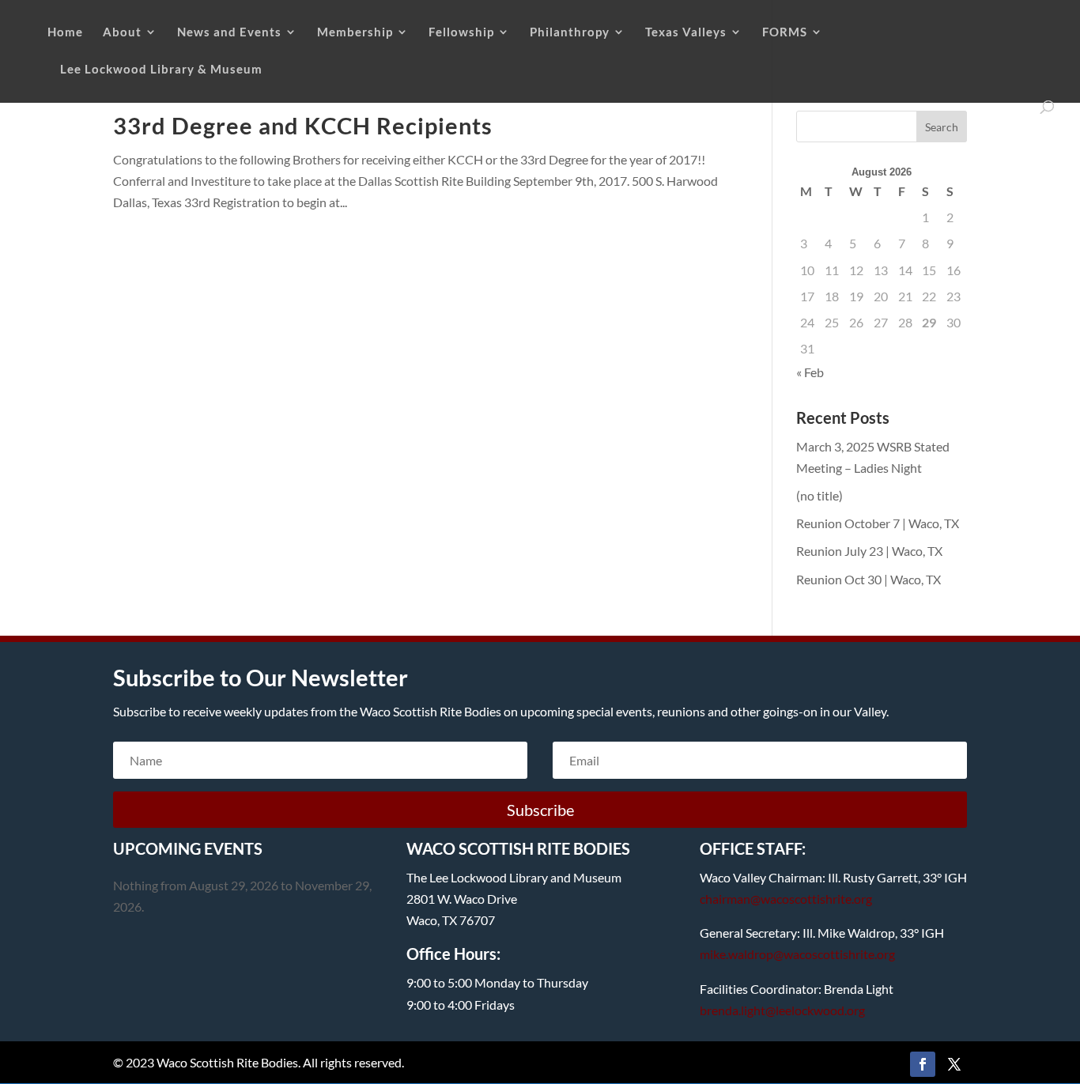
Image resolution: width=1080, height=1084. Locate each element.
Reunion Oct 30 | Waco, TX (868, 579)
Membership (355, 32)
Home (65, 32)
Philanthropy (570, 32)
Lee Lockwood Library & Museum (161, 69)
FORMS (784, 32)
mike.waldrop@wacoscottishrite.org (797, 953)
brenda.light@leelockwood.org (782, 1010)
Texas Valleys (686, 32)
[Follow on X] (954, 1064)
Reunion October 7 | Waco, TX (877, 523)
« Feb (810, 372)
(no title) (819, 495)
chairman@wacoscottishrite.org (786, 898)
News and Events (229, 32)
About (122, 32)
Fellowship (461, 32)
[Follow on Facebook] (922, 1064)
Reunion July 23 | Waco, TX (869, 550)
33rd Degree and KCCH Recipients (303, 125)
